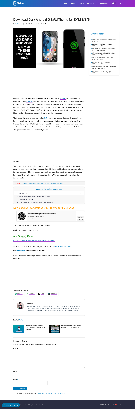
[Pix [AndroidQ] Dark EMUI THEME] (21, 216)
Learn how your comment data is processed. (51, 393)
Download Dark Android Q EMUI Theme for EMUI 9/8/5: (33, 196)
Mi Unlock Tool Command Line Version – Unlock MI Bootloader (104, 49)
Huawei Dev (20, 251)
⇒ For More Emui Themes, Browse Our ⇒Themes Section (36, 202)
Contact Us (23, 405)
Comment (17, 348)
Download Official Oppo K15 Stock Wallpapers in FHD (102, 45)
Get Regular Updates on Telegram (50, 189)
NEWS (66, 3)
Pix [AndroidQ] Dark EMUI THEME (42, 213)
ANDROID (103, 3)
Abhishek (17, 24)
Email (15, 379)
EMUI (46, 118)
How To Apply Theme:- (26, 199)
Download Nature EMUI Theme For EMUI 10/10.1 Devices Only (71, 327)
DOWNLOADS (91, 3)
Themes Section (63, 246)
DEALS (73, 3)
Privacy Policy (32, 405)
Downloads (41, 24)
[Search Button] (121, 3)
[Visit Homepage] (18, 3)
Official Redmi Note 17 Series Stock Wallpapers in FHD (102, 58)
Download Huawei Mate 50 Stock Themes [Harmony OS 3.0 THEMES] (36, 327)
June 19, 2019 (26, 24)
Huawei (63, 98)
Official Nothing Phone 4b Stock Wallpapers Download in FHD (101, 72)
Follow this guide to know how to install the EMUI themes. (34, 240)
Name (15, 371)
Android (35, 24)
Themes (47, 24)
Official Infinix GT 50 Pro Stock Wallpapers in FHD (101, 63)
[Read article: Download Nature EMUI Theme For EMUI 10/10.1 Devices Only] (54, 329)
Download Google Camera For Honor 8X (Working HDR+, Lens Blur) (42, 183)
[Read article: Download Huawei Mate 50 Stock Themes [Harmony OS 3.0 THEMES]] (18, 329)
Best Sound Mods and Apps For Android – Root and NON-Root (104, 67)
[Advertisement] (67, 12)
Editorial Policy (42, 405)
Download (80, 217)
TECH (80, 3)
